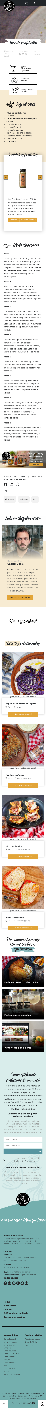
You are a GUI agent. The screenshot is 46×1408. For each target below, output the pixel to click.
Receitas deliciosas (32, 1339)
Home (7, 1302)
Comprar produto (28, 220)
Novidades (29, 1345)
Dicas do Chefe (31, 1342)
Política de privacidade (16, 1313)
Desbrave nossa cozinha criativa (21, 982)
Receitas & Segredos (12, 1375)
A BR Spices (10, 1306)
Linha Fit (7, 1348)
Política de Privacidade (24, 1161)
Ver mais (13, 220)
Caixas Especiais (10, 1339)
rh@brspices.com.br (28, 1275)
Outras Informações (14, 1317)
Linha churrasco (10, 1342)
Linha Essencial (10, 1345)
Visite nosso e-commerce (17, 1048)
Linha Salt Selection (11, 1354)
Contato (8, 1310)
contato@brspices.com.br (20, 1272)
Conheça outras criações (20, 597)
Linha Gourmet (10, 1351)
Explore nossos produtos (17, 1015)
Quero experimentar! (23, 714)
